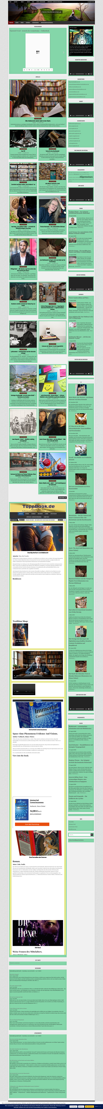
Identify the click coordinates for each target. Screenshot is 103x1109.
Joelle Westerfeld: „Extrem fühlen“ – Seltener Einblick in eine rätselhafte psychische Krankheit (52, 396)
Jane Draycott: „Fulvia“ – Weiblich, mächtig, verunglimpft (23, 440)
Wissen (22, 2)
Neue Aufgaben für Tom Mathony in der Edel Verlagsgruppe (81, 315)
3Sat (70, 171)
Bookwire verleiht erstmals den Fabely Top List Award (23, 304)
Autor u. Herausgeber (40, 2)
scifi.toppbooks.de (73, 141)
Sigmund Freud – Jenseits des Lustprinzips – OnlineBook (29, 31)
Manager (34, 122)
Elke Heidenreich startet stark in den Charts (37, 121)
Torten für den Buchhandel (52, 151)
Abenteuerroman (79, 171)
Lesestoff (15, 2)
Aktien (74, 175)
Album (80, 172)
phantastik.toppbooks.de (74, 129)
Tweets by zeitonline (15, 963)
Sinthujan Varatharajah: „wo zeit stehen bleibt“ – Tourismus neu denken (23, 396)
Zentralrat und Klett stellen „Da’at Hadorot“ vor (23, 184)
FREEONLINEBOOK (35, 22)
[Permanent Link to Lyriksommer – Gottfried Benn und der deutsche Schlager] (23, 334)
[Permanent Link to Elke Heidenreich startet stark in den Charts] (38, 98)
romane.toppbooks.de (74, 136)
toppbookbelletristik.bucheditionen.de (78, 92)
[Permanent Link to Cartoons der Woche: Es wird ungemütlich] (52, 332)
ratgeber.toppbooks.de (74, 134)
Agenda (79, 177)
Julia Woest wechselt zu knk (52, 183)
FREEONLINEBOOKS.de (51, 12)
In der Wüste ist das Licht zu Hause (18, 1008)
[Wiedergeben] (71, 72)
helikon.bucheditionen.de (75, 85)
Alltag (84, 171)
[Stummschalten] (89, 72)
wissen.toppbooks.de (74, 144)
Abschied (77, 175)
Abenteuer (76, 172)
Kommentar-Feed (73, 825)
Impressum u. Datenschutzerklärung (55, 2)
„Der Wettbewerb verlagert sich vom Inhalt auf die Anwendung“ (52, 260)
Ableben (70, 177)
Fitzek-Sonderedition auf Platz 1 (79, 296)
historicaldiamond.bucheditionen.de (77, 87)
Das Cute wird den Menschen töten (18, 1039)
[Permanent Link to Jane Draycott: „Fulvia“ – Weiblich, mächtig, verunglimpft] (23, 422)
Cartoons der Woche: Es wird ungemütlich (52, 346)
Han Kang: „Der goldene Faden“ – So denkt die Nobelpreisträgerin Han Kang (23, 227)
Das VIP (23, 151)
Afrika (73, 177)
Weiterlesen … (81, 225)
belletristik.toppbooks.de (75, 122)
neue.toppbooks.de (73, 127)
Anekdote (71, 175)
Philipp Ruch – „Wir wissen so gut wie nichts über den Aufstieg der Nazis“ (23, 269)
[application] (81, 67)
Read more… (87, 310)
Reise (33, 2)
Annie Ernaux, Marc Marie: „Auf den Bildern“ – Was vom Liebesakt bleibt (53, 440)
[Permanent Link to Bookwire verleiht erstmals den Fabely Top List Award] (23, 291)
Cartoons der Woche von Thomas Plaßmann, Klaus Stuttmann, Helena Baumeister (23, 475)
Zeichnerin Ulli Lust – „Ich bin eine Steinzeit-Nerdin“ (80, 336)
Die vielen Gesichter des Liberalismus (19, 1049)
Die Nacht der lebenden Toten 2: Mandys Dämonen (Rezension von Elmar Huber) (80, 674)
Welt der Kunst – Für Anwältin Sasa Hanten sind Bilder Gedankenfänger (80, 249)
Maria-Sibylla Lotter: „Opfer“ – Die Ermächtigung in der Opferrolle (52, 483)
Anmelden (71, 820)
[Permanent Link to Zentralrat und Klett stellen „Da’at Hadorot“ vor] (23, 172)
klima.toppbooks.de (73, 124)
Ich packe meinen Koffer (16, 985)
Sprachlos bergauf (14, 974)
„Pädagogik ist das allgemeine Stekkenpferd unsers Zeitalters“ (24, 1086)
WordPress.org (72, 827)
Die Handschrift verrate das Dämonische (19, 1073)
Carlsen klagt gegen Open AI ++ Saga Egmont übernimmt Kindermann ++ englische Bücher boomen (52, 307)
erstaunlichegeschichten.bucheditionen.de (79, 82)
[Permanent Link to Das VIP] (23, 139)
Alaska (87, 171)
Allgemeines (86, 175)
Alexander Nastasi (85, 172)
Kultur (28, 2)
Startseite (11, 22)
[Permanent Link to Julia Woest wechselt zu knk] (52, 171)
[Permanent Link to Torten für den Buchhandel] (52, 139)
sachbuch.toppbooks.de (74, 139)
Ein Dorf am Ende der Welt (16, 997)
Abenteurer (71, 172)
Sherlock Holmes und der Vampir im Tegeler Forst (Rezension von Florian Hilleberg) (81, 579)
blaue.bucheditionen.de (74, 80)
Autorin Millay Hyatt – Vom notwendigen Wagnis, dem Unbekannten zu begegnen (78, 778)
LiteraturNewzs (38, 118)
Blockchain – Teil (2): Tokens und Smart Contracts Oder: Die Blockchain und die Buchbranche (80, 516)
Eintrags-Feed (72, 822)
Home (10, 2)
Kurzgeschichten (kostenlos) (47, 22)
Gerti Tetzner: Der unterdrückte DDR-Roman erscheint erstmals (81, 231)
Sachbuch (28, 22)
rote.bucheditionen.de (74, 90)
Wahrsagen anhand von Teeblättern (78, 27)
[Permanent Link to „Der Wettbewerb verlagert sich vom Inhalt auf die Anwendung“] (52, 247)
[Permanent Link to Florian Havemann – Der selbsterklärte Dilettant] (52, 209)
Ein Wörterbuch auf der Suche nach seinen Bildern (22, 1060)
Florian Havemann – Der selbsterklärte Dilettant (52, 226)
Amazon (76, 177)
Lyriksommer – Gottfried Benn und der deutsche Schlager (23, 352)
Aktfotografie (87, 177)
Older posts (62, 497)
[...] (80, 52)
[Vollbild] (91, 72)
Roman (22, 22)
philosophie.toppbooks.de (75, 131)
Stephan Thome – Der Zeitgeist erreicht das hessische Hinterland (79, 210)
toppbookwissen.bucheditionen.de (77, 95)
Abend (83, 177)
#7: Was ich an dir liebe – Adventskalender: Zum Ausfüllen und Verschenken (80, 427)
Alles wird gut (73, 171)
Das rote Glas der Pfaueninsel (17, 1019)
